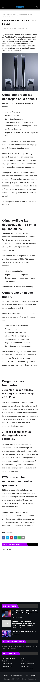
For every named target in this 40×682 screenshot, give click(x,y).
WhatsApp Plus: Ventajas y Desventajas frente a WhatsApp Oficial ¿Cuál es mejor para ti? (23, 623)
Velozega (5, 669)
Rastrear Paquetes (27, 669)
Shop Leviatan (25, 666)
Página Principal (7, 15)
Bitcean (23, 658)
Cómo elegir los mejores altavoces (24, 631)
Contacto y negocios (30, 676)
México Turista (7, 666)
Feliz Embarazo (25, 661)
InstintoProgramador (10, 28)
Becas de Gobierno (8, 658)
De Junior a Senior (8, 661)
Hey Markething (7, 664)
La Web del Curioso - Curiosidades (25, 679)
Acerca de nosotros (16, 676)
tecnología (16, 15)
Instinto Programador (27, 664)
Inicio (6, 676)
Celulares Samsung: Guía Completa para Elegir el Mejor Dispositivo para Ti (25, 613)
